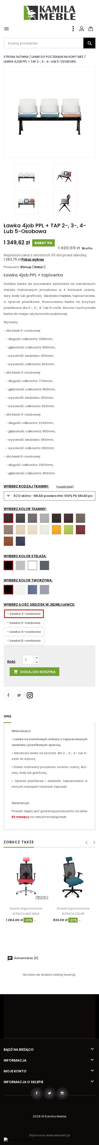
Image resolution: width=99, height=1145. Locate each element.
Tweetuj (19, 695)
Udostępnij (8, 695)
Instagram (29, 695)
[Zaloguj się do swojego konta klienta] (81, 28)
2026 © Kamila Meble (49, 1116)
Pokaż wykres (32, 259)
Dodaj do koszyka (34, 672)
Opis (7, 716)
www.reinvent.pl (58, 1135)
